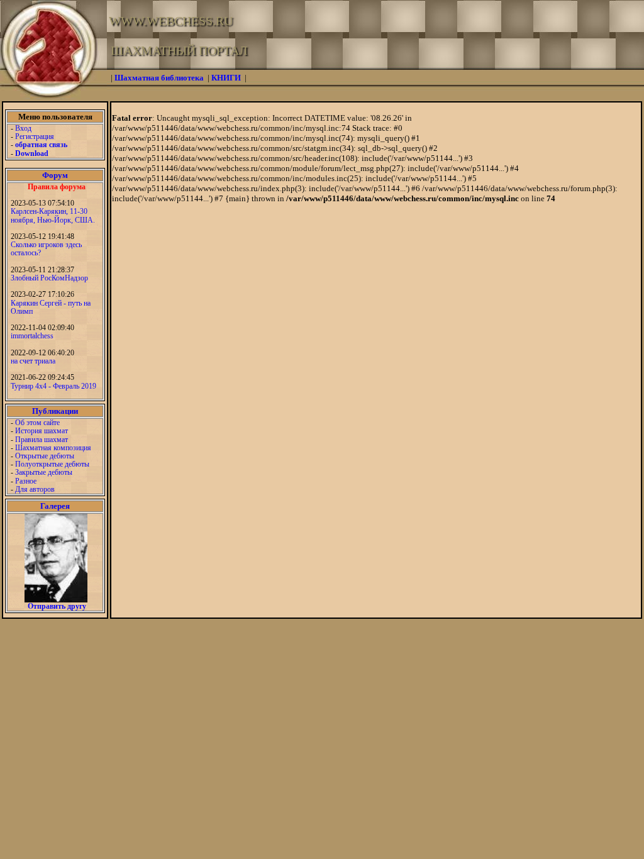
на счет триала (33, 361)
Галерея (55, 506)
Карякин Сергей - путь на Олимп (51, 307)
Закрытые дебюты (43, 472)
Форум (55, 175)
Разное (25, 481)
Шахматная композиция (53, 447)
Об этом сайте (37, 422)
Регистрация (34, 136)
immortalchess (32, 335)
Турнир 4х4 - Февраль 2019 (53, 386)
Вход (23, 128)
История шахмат (41, 430)
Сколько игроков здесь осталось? (46, 248)
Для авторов (35, 489)
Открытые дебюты (44, 456)
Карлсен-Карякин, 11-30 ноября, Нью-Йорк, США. (53, 215)
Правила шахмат (41, 439)
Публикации (55, 411)
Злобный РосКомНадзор (49, 278)
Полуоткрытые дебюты (52, 464)
